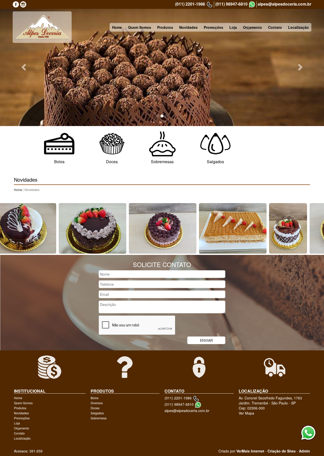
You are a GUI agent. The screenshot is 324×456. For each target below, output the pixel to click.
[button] (24, 67)
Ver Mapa (246, 413)
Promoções (213, 27)
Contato (275, 27)
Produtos (165, 27)
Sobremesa (99, 418)
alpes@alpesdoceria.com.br (284, 4)
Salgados (97, 413)
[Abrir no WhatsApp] (252, 4)
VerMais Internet (250, 450)
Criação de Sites (282, 450)
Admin (304, 450)
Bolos (94, 398)
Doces (95, 408)
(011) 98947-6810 (231, 4)
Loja (233, 27)
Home (117, 27)
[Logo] (42, 27)
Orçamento (252, 27)
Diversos (97, 403)
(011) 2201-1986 (190, 4)
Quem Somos (139, 27)
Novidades (188, 27)
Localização (298, 27)
